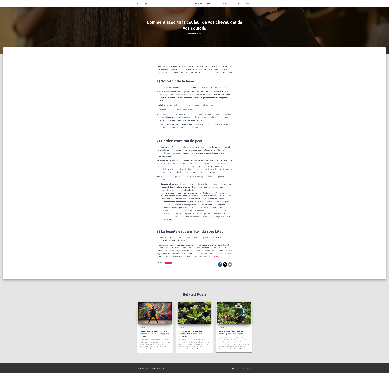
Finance (224, 3)
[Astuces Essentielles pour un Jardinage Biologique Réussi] (234, 313)
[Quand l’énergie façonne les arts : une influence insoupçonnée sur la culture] (155, 313)
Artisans (240, 3)
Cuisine (232, 3)
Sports (248, 3)
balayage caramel (213, 257)
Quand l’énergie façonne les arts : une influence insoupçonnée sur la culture (154, 334)
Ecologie (216, 3)
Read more (153, 349)
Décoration (198, 3)
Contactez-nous (143, 368)
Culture (207, 3)
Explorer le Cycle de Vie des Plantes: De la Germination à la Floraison (192, 334)
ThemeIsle (249, 368)
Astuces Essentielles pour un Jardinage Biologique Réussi (231, 332)
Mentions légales (158, 368)
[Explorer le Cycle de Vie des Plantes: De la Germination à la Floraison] (194, 313)
